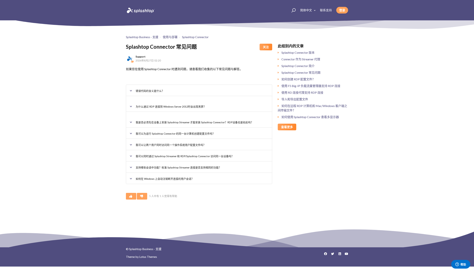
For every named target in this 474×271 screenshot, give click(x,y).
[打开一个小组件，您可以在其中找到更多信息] (460, 264)
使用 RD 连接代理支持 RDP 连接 (302, 92)
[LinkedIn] (338, 255)
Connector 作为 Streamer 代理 (300, 59)
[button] (292, 10)
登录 (342, 10)
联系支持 (326, 10)
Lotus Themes (148, 256)
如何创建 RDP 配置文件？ (298, 79)
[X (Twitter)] (331, 255)
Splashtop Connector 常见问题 (301, 72)
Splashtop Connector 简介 (298, 66)
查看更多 (287, 127)
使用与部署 (170, 37)
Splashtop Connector (195, 37)
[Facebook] (324, 255)
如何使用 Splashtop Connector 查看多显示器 (310, 117)
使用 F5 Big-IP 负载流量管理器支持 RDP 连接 (310, 86)
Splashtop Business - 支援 (142, 37)
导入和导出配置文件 (294, 99)
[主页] (140, 10)
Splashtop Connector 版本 (298, 52)
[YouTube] (345, 255)
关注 (266, 47)
